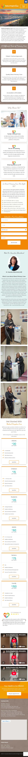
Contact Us (20, 434)
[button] (1, 17)
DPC (16, 289)
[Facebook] (26, 1)
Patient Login (23, 6)
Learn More (14, 462)
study (3, 293)
